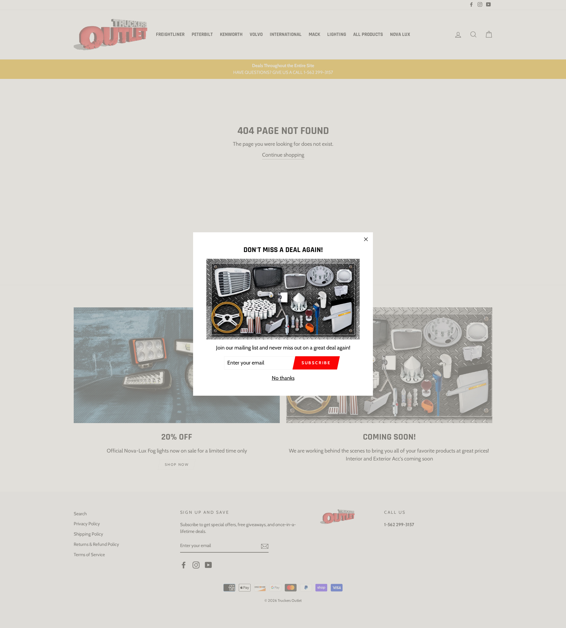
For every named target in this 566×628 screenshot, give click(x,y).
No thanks (283, 378)
